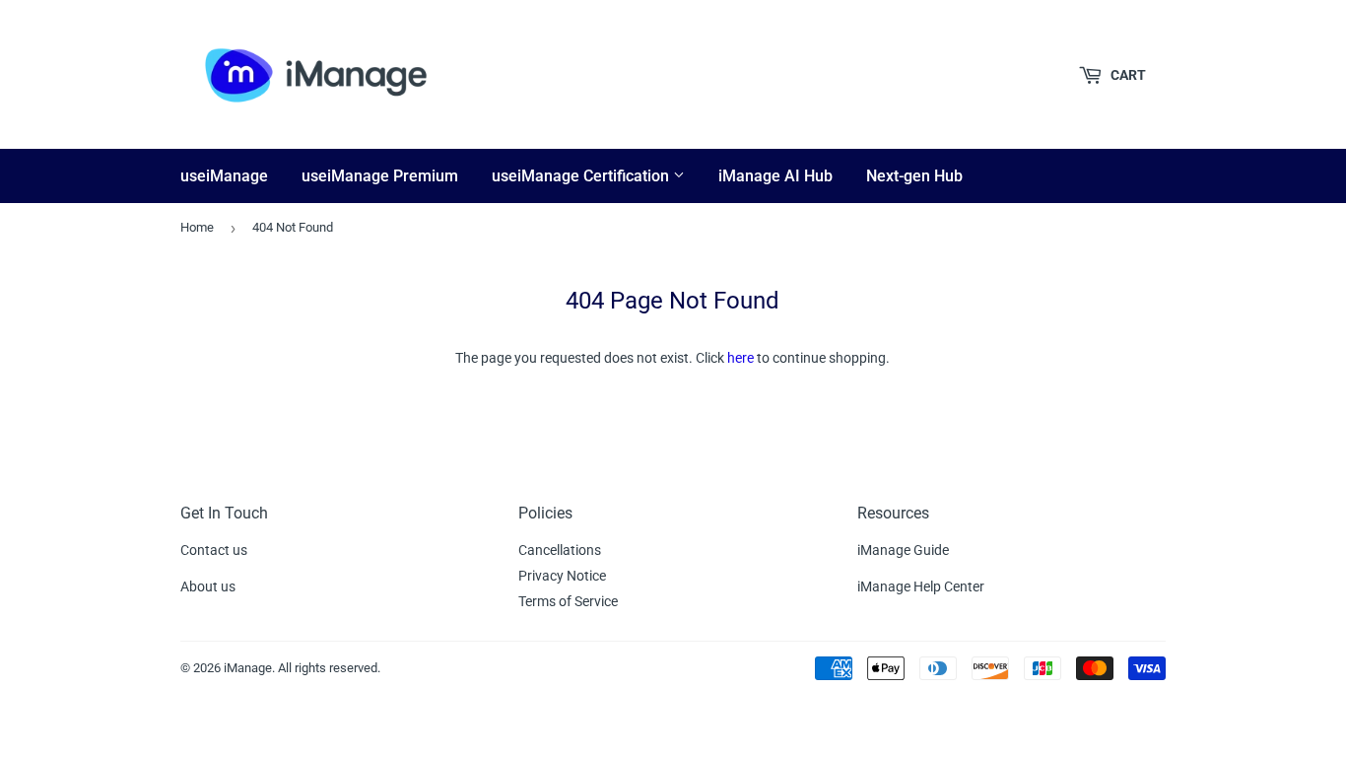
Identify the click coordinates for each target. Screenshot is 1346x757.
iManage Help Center (920, 586)
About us (208, 586)
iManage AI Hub (775, 176)
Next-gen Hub (914, 176)
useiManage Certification (582, 176)
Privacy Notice (562, 576)
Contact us (213, 550)
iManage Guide (903, 550)
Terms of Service (568, 601)
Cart (1127, 75)
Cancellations (559, 550)
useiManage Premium (380, 176)
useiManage (224, 176)
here (740, 358)
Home (197, 227)
